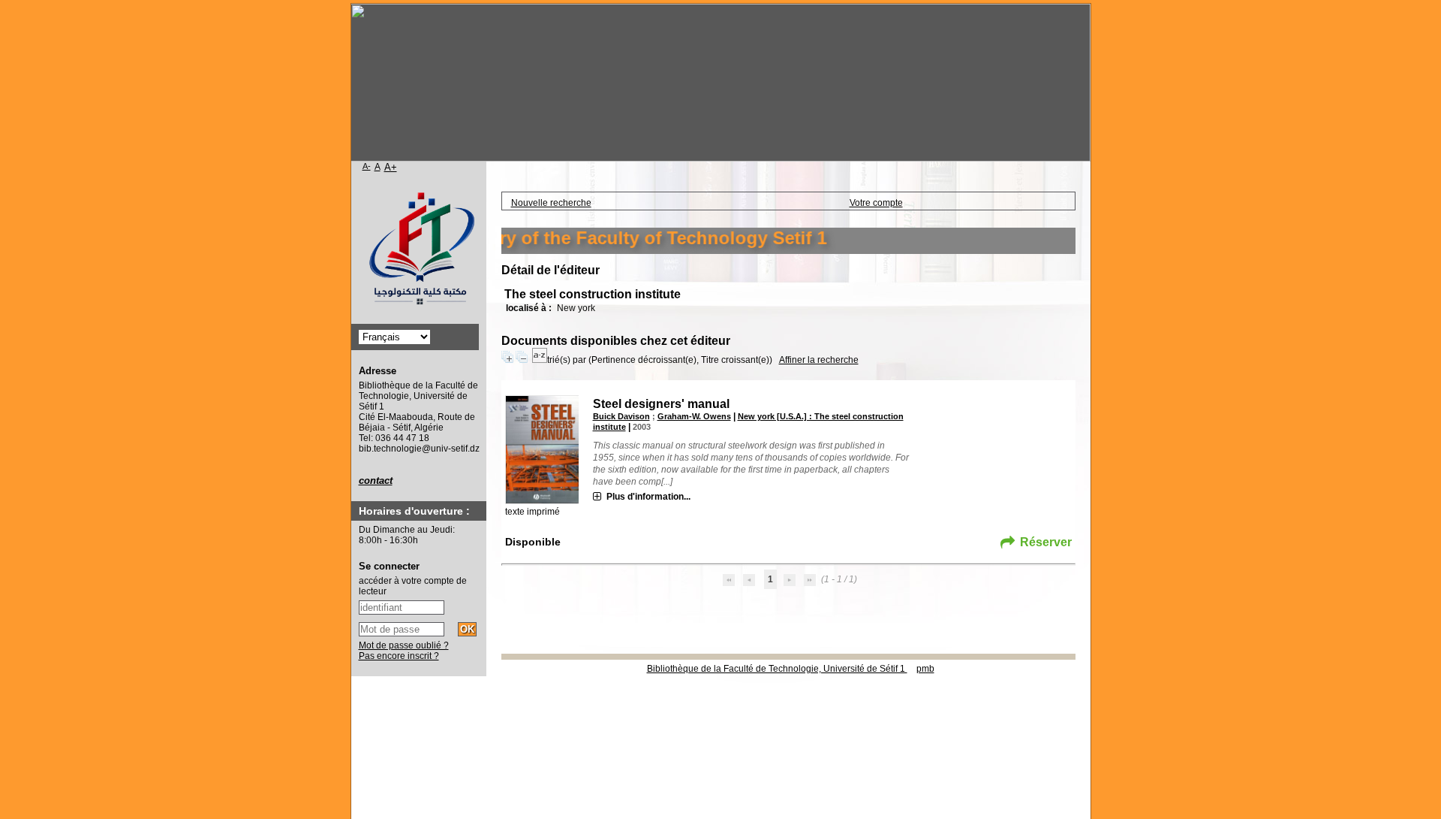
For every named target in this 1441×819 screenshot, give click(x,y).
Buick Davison (621, 416)
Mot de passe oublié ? (404, 645)
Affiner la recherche (819, 360)
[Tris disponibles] (539, 360)
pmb (925, 668)
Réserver (1046, 542)
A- (367, 166)
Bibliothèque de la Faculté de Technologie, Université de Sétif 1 (777, 668)
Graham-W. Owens (694, 416)
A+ (390, 167)
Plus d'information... (648, 496)
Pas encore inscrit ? (399, 656)
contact (376, 480)
